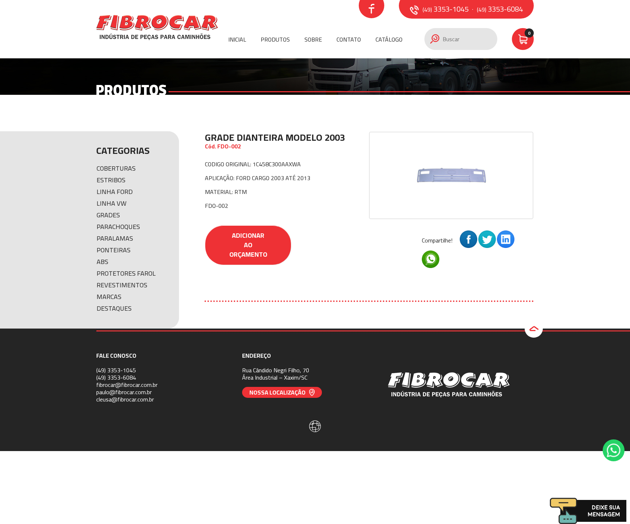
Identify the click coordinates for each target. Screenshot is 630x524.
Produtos (275, 39)
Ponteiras (114, 250)
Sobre (313, 39)
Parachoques (118, 227)
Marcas (109, 297)
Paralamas (115, 238)
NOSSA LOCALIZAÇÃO (277, 392)
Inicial (237, 39)
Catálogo (389, 39)
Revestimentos (122, 285)
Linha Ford (115, 192)
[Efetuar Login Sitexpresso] (284, 427)
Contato (349, 39)
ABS (102, 262)
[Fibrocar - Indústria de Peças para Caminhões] (157, 29)
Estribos (111, 180)
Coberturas (116, 168)
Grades (108, 215)
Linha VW (112, 203)
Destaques (114, 308)
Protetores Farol (126, 273)
